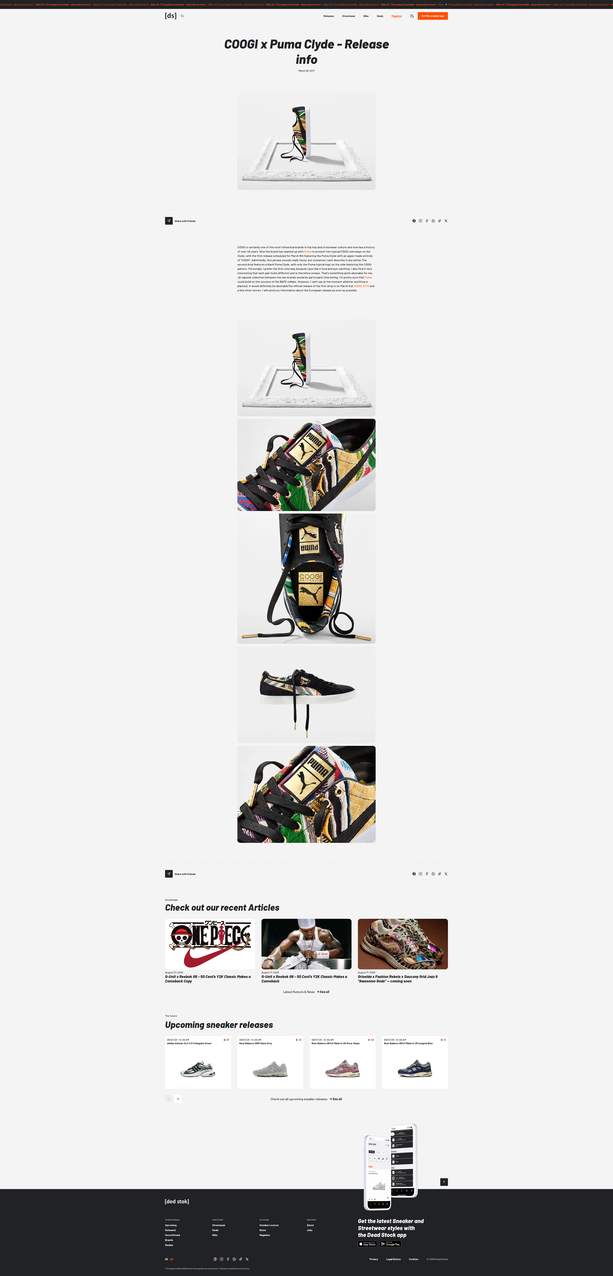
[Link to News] (182, 16)
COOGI (358, 286)
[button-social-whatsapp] (433, 221)
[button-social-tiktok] (440, 221)
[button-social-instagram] (420, 221)
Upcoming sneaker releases (219, 1024)
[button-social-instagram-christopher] (414, 221)
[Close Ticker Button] (446, 4)
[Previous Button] (169, 1099)
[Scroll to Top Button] (444, 1182)
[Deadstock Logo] (171, 16)
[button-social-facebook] (427, 221)
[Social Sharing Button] (169, 221)
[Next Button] (178, 1099)
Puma (307, 251)
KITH (366, 286)
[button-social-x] (446, 221)
